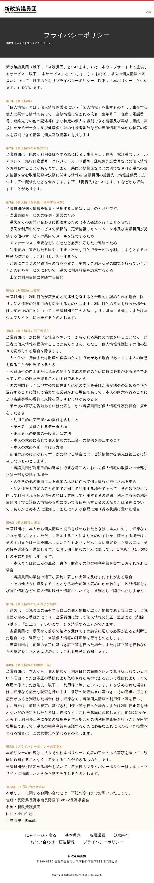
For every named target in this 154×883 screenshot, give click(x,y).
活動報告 (122, 835)
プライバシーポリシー (103, 842)
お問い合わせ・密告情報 (52, 842)
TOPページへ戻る (40, 835)
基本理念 (73, 835)
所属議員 (97, 835)
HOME (10, 43)
